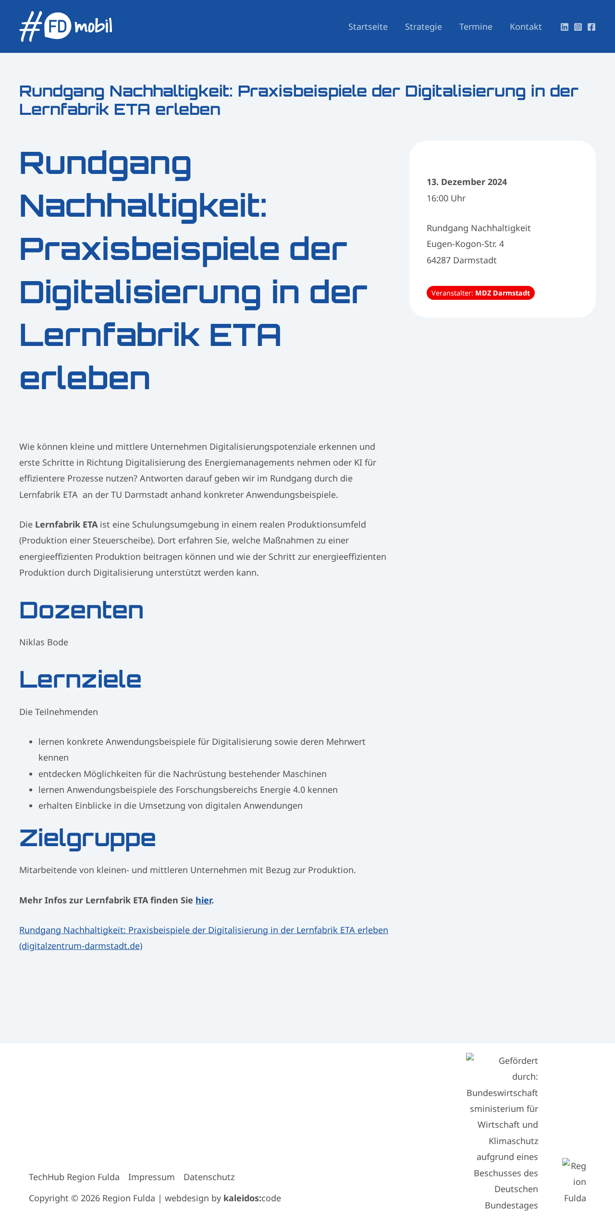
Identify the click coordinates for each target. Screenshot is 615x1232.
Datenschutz (209, 1177)
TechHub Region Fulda (74, 1177)
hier (203, 900)
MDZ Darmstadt (502, 292)
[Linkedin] (564, 27)
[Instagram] (578, 27)
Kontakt (526, 26)
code (252, 1198)
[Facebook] (591, 27)
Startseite (368, 26)
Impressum (151, 1177)
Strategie (423, 26)
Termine (475, 26)
